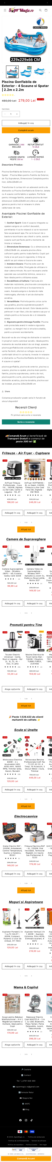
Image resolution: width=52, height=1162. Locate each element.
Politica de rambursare (36, 1137)
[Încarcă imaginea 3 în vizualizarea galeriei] (39, 72)
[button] (5, 10)
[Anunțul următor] (47, 3)
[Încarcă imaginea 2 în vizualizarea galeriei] (26, 72)
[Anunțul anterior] (4, 3)
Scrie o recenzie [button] (26, 422)
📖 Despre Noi (26, 1098)
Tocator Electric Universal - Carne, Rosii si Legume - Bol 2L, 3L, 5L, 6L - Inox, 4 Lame (12, 659)
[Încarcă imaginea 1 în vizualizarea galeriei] (12, 72)
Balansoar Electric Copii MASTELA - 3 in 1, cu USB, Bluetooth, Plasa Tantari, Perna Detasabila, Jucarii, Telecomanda (35, 1023)
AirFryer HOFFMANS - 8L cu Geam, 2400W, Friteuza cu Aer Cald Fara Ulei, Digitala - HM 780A (34, 487)
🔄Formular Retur (26, 1092)
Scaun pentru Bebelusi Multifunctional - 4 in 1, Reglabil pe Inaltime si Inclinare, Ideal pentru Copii (12, 1021)
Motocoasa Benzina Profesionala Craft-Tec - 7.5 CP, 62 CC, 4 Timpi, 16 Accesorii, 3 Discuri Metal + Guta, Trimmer (34, 765)
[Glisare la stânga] (3, 72)
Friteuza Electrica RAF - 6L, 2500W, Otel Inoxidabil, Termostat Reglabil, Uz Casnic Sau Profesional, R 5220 (35, 852)
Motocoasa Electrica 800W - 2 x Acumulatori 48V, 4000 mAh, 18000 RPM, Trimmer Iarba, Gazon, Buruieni (12, 765)
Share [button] (7, 391)
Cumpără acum (26, 130)
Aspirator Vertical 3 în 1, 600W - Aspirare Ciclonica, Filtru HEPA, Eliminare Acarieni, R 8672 (34, 936)
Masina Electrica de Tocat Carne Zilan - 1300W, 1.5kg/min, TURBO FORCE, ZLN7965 (35, 659)
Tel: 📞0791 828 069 (26, 1081)
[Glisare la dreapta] (49, 72)
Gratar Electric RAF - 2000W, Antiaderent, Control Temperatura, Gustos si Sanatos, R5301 (12, 850)
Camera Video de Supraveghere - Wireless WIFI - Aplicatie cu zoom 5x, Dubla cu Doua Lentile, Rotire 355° (34, 574)
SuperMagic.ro (19, 1137)
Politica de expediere (15, 1145)
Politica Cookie (31, 1145)
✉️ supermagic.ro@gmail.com (26, 1087)
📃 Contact (26, 1075)
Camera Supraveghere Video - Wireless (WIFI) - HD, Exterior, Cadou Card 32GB (12, 572)
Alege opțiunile (12, 689)
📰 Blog (26, 1109)
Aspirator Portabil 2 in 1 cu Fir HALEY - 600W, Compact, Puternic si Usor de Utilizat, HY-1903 (12, 936)
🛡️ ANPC (26, 1104)
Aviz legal (43, 1145)
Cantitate (6, 109)
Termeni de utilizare (38, 1141)
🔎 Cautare (26, 1069)
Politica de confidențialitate (18, 1141)
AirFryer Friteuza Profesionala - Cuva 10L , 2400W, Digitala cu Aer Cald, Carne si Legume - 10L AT (12, 487)
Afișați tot (26, 529)
